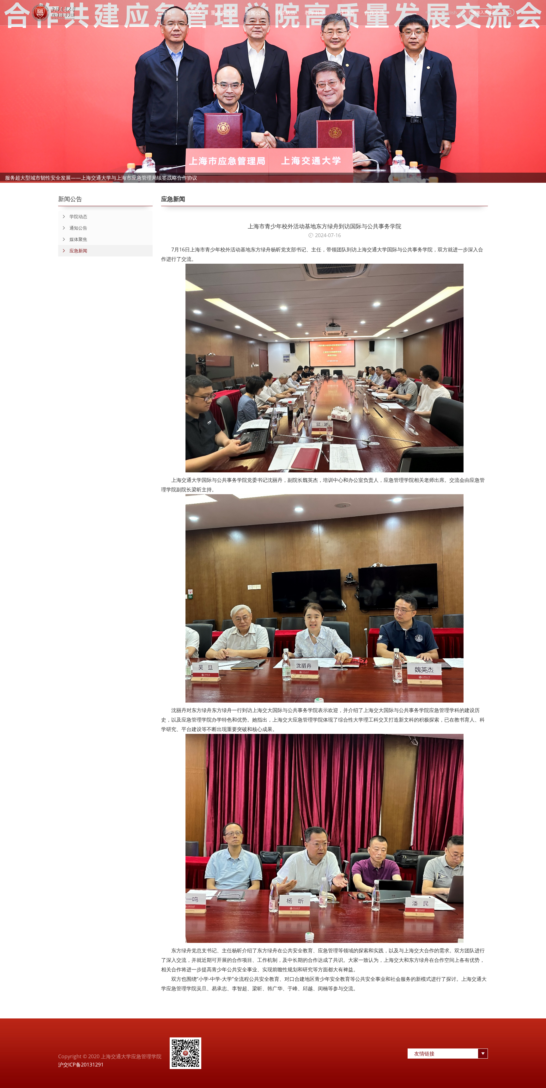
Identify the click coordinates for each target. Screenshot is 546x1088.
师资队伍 (285, 12)
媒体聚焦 (78, 239)
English (449, 12)
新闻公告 (256, 12)
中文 (430, 12)
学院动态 (78, 216)
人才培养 (345, 12)
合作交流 (374, 12)
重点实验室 (223, 12)
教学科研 (315, 12)
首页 (166, 12)
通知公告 (78, 228)
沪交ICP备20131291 (81, 1064)
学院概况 (191, 12)
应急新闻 (78, 251)
